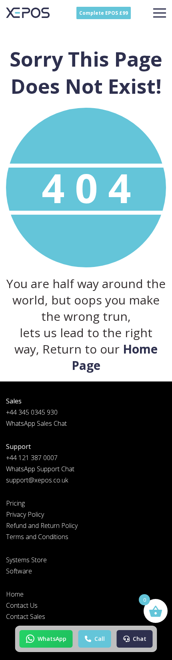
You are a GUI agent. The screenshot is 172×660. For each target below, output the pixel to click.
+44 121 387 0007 (32, 457)
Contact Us (22, 605)
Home (15, 594)
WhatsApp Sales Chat (36, 423)
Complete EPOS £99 (103, 13)
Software (19, 571)
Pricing (15, 503)
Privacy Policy (25, 514)
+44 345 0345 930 (32, 412)
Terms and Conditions (37, 536)
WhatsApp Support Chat (40, 468)
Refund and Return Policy (42, 525)
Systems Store (26, 559)
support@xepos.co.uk (37, 480)
